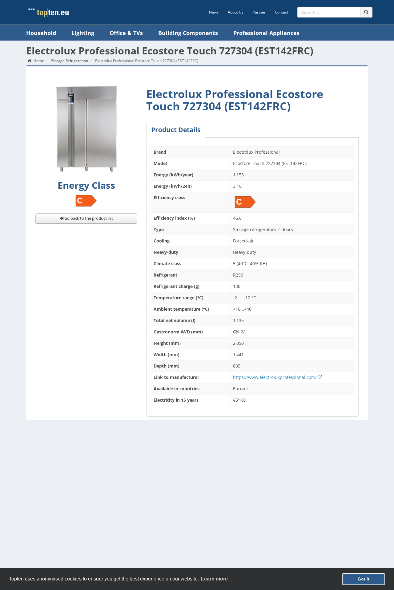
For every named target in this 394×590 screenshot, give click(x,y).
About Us (235, 12)
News (214, 12)
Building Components (188, 33)
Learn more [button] (214, 578)
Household (41, 33)
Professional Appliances (266, 33)
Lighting (82, 33)
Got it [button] (363, 578)
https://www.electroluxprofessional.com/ (275, 377)
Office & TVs (126, 33)
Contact (281, 12)
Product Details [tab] (175, 129)
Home (38, 60)
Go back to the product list (88, 218)
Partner (259, 12)
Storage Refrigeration (69, 60)
